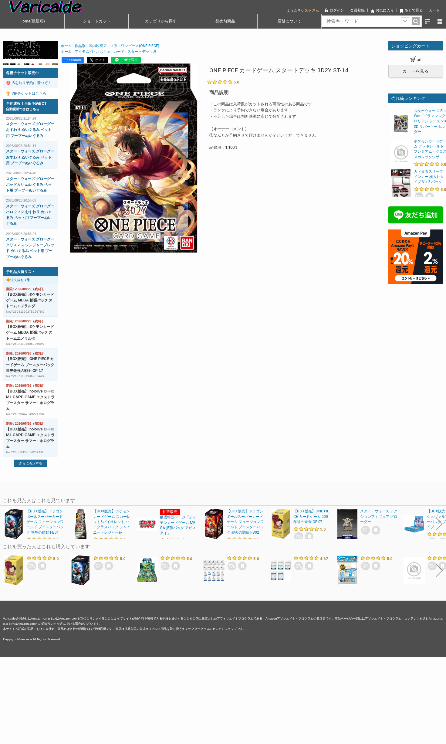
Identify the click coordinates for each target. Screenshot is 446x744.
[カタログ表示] (440, 21)
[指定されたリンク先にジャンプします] (30, 56)
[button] (9, 53)
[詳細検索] (405, 21)
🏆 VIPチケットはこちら (26, 93)
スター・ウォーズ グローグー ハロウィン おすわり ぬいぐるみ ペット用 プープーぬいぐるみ (30, 215)
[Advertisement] (182, 699)
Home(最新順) (32, 21)
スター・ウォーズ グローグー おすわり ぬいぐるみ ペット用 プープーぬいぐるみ (30, 130)
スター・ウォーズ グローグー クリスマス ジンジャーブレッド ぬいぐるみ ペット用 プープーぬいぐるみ (30, 248)
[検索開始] (416, 21)
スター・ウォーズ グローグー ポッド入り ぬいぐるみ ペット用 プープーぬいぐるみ (30, 184)
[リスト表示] (428, 21)
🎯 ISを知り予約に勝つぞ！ (28, 83)
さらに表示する (30, 463)
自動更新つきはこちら (22, 109)
